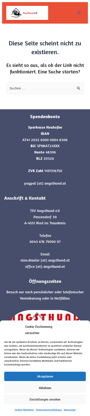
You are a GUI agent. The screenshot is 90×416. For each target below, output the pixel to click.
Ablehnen (45, 388)
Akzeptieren (45, 376)
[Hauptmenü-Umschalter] (79, 13)
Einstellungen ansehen (45, 399)
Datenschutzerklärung (49, 409)
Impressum (70, 409)
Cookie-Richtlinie (24, 409)
